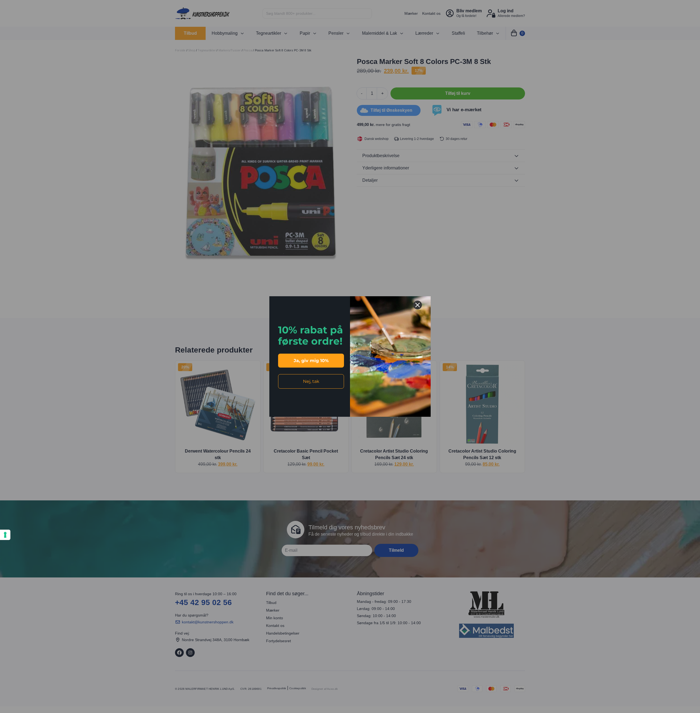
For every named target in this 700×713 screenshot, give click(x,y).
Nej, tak (311, 381)
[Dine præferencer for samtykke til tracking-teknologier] (5, 535)
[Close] (417, 305)
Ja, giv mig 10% (311, 360)
